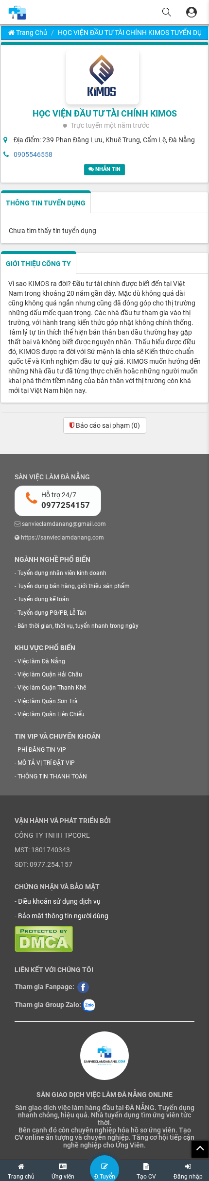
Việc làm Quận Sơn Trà (47, 701)
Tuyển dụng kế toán (43, 599)
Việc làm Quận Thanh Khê (51, 687)
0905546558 (33, 154)
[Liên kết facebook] (83, 987)
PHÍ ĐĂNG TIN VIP (41, 749)
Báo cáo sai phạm (107, 425)
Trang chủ (31, 32)
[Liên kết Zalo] (89, 1005)
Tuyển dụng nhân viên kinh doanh (61, 573)
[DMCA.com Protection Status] (44, 939)
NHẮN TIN (107, 169)
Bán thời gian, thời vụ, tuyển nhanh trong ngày (78, 626)
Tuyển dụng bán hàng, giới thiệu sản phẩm (73, 586)
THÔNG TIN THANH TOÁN (52, 776)
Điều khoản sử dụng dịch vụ (59, 901)
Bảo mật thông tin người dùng (63, 916)
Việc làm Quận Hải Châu (49, 674)
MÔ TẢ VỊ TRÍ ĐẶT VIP (46, 762)
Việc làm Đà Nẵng (41, 661)
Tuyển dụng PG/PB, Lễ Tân (52, 612)
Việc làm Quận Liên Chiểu (51, 714)
